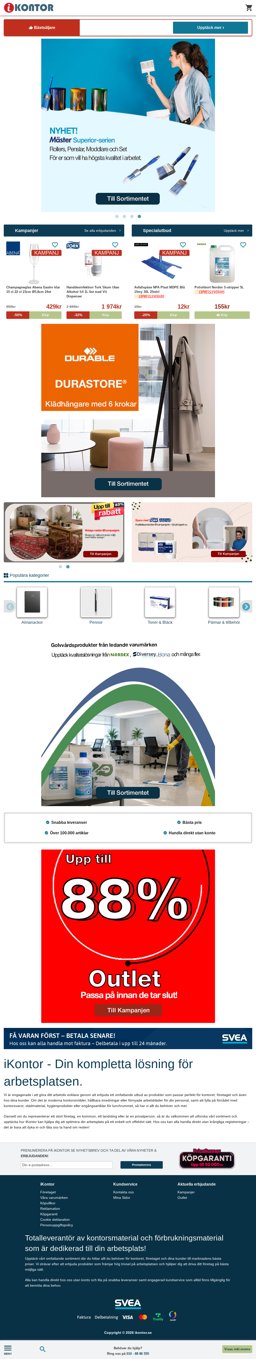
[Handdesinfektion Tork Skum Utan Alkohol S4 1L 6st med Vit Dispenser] (94, 264)
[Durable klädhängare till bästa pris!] (128, 410)
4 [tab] (139, 216)
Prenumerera (141, 1165)
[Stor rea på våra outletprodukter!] (128, 936)
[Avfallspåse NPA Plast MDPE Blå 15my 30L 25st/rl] (162, 264)
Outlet (182, 1198)
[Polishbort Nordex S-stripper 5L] (222, 264)
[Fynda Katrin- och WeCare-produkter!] (64, 532)
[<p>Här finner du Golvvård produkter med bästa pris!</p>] (128, 719)
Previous (10, 606)
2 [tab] (124, 216)
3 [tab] (131, 216)
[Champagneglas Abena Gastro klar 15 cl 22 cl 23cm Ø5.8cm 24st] (34, 264)
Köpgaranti (49, 1214)
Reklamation (50, 1209)
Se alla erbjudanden (100, 230)
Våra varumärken (54, 1198)
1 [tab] (116, 216)
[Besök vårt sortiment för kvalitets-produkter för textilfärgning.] (128, 125)
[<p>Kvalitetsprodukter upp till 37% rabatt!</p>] (192, 532)
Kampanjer (186, 1192)
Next (246, 606)
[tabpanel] (128, 125)
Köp (224, 315)
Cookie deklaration (55, 1220)
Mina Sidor (121, 1198)
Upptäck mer (209, 27)
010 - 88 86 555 (137, 1354)
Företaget (48, 1192)
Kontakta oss (123, 1192)
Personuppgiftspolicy (56, 1225)
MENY (8, 1353)
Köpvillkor (48, 1203)
